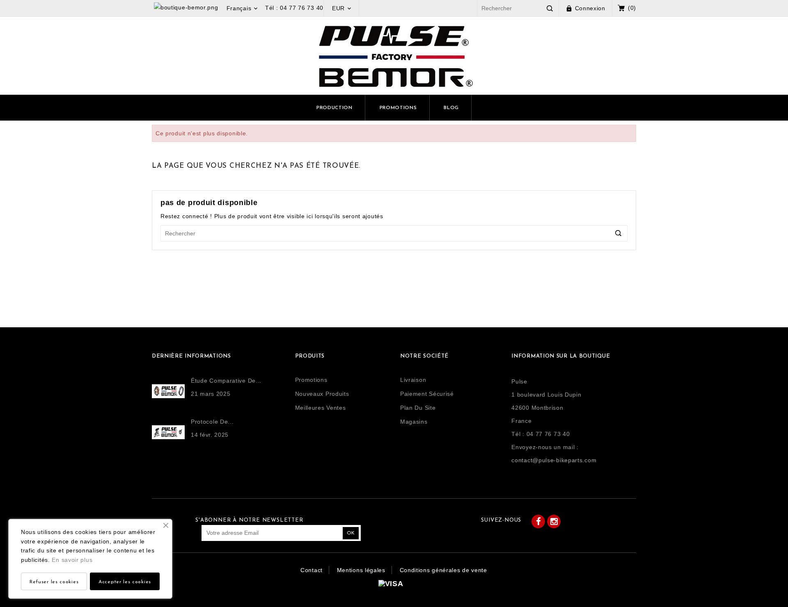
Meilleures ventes (320, 407)
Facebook (538, 521)
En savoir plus (72, 560)
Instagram (554, 521)
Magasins (414, 421)
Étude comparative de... (226, 380)
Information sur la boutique (560, 356)
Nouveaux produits (322, 393)
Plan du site (417, 407)
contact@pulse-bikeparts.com (553, 460)
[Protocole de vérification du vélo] (171, 432)
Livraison (413, 380)
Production (334, 107)
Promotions (398, 107)
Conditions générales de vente (443, 570)
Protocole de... (212, 421)
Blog (451, 107)
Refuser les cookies (54, 582)
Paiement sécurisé (427, 393)
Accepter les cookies (124, 582)
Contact (311, 570)
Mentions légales (361, 570)
